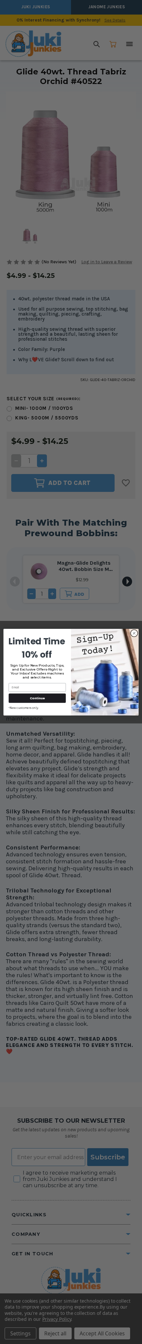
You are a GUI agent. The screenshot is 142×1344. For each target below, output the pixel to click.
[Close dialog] (134, 633)
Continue (37, 698)
